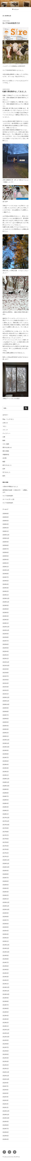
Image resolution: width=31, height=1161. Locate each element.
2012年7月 (6, 1047)
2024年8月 (6, 573)
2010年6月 (6, 1132)
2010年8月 (6, 1125)
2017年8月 (6, 831)
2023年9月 (6, 605)
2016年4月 (6, 888)
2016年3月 (6, 891)
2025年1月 (6, 566)
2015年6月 (6, 923)
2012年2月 (6, 1065)
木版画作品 (6, 454)
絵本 (4, 468)
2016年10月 (6, 867)
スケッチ (5, 430)
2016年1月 (6, 899)
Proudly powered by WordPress (11, 1156)
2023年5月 (6, 612)
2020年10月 (6, 704)
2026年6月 (6, 517)
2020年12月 (6, 697)
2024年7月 (6, 577)
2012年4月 (6, 1058)
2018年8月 (6, 793)
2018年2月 (6, 810)
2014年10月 (6, 952)
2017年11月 (6, 821)
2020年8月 (6, 711)
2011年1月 (5, 1107)
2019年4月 (6, 764)
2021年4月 (6, 683)
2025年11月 (6, 538)
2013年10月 (6, 994)
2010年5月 (6, 1135)
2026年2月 (6, 527)
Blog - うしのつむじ (8, 419)
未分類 (4, 458)
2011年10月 (6, 1079)
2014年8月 (6, 959)
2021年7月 (6, 676)
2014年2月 (6, 980)
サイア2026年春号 (8, 503)
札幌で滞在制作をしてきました (14, 91)
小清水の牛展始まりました (10, 486)
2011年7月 (5, 1086)
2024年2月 (6, 591)
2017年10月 (6, 824)
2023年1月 (6, 623)
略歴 (4, 461)
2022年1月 (6, 658)
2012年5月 (6, 1054)
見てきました (6, 472)
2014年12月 (6, 945)
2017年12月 (6, 817)
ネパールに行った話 (8, 499)
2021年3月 (6, 687)
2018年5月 (6, 800)
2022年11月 (6, 630)
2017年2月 (6, 853)
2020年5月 (6, 722)
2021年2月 (6, 690)
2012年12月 (6, 1029)
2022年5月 (6, 648)
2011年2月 (5, 1104)
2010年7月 (6, 1128)
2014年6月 (6, 966)
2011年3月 (5, 1100)
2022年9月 (6, 633)
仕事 (4, 437)
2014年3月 (6, 976)
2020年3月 (6, 729)
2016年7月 (6, 877)
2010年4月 (6, 1139)
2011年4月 (5, 1097)
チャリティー (6, 433)
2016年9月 (6, 870)
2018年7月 (6, 796)
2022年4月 (6, 651)
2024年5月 (6, 580)
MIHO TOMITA (9, 2)
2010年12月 (6, 1111)
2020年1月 (6, 736)
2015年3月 (6, 934)
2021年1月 (6, 694)
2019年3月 (6, 768)
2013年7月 (6, 1005)
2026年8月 (6, 513)
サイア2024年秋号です (11, 23)
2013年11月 (6, 990)
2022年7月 (6, 641)
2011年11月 (6, 1075)
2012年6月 (6, 1051)
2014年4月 (6, 973)
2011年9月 (5, 1082)
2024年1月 (6, 595)
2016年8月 (6, 874)
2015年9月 (6, 913)
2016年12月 (6, 860)
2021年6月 (6, 679)
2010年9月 (6, 1121)
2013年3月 (6, 1019)
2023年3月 (6, 619)
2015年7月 (6, 920)
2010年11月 (6, 1114)
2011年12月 (6, 1072)
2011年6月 (5, 1089)
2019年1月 (6, 775)
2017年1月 (6, 856)
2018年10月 (6, 786)
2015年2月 (6, 937)
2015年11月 (6, 906)
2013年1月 (6, 1026)
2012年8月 (6, 1044)
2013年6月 (6, 1008)
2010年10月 (6, 1118)
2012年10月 (6, 1036)
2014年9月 (6, 955)
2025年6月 (6, 552)
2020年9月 (6, 708)
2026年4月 (6, 524)
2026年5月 (6, 520)
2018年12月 (6, 778)
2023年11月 (6, 602)
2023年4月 (6, 616)
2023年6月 (6, 609)
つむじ (4, 426)
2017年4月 (6, 846)
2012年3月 (6, 1061)
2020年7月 (6, 715)
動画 (4, 440)
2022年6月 (6, 644)
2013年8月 (6, 1001)
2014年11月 (6, 948)
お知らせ (5, 422)
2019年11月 (6, 743)
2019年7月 (6, 757)
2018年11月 (6, 782)
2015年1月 (6, 941)
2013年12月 (6, 987)
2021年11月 (6, 662)
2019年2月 (6, 771)
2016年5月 (6, 884)
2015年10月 (6, 909)
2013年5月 (6, 1012)
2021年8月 (6, 672)
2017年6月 (6, 838)
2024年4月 (6, 584)
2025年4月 (6, 559)
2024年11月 (6, 570)
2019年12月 (6, 740)
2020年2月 (6, 732)
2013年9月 (6, 998)
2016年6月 (6, 881)
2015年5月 (6, 927)
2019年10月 (6, 747)
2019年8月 (6, 754)
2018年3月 (6, 807)
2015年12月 (6, 902)
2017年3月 (6, 849)
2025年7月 (6, 549)
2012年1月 (6, 1068)
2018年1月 (6, 814)
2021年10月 (6, 665)
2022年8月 (6, 637)
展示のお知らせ (7, 447)
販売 (4, 476)
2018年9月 (6, 789)
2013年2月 (6, 1022)
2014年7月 (6, 962)
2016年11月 (6, 863)
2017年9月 (6, 828)
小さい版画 (6, 444)
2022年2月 (6, 655)
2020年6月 (6, 718)
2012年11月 (6, 1033)
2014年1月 (6, 983)
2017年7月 (6, 835)
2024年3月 (6, 588)
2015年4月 (6, 930)
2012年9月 (6, 1040)
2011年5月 (5, 1093)
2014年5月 (6, 969)
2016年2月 (6, 895)
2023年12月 (6, 598)
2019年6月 (6, 761)
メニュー (16, 9)
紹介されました (7, 465)
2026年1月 (6, 531)
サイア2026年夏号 (8, 495)
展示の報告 (6, 451)
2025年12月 (6, 535)
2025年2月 (6, 563)
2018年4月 (6, 803)
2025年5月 (6, 556)
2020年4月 (6, 725)
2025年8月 (6, 545)
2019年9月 (6, 750)
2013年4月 (6, 1015)
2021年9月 (6, 669)
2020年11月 (6, 701)
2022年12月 (6, 626)
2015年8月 (6, 916)
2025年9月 (6, 542)
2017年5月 (6, 842)
